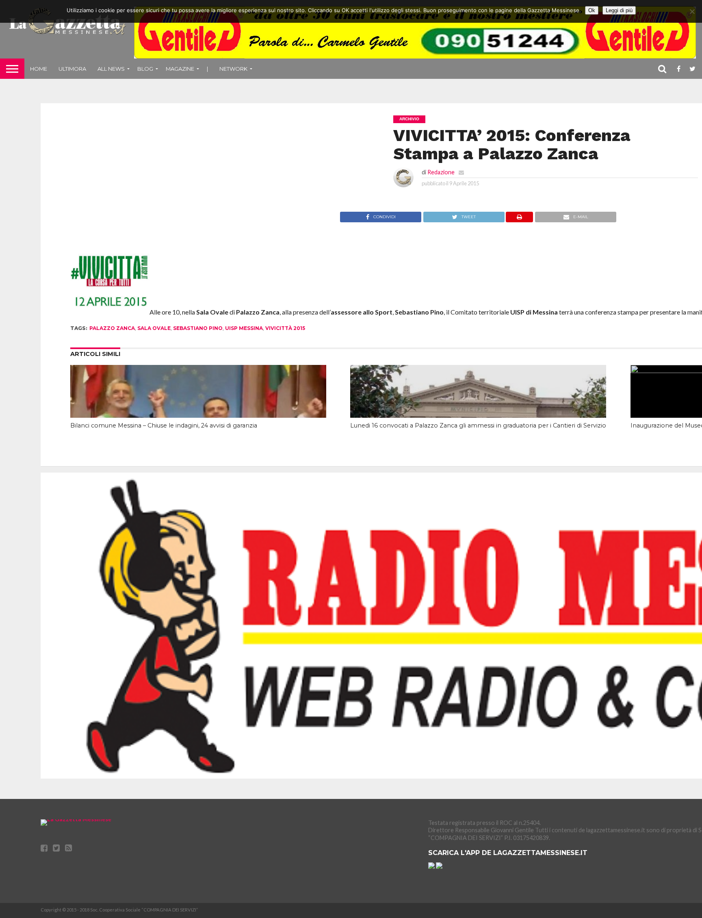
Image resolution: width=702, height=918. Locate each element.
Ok (591, 10)
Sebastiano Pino (198, 328)
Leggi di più (619, 10)
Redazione (441, 172)
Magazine (180, 68)
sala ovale (154, 328)
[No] (692, 11)
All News (111, 68)
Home (38, 68)
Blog (145, 68)
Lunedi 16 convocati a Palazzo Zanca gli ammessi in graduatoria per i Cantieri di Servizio (478, 425)
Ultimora (72, 68)
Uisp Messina (244, 328)
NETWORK (233, 68)
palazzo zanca (112, 328)
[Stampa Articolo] (519, 220)
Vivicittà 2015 (285, 328)
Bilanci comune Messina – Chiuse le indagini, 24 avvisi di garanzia (163, 425)
